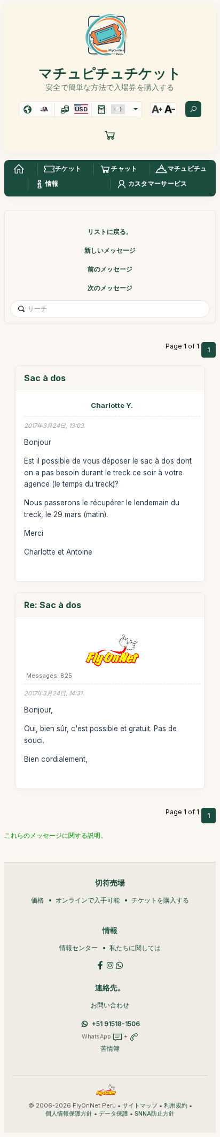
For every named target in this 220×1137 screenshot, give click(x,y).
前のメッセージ (110, 269)
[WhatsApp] (119, 964)
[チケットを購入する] (110, 135)
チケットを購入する (160, 900)
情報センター (78, 948)
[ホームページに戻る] (18, 169)
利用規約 (175, 1105)
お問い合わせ (110, 1005)
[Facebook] (100, 964)
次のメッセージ (110, 288)
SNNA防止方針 (155, 1113)
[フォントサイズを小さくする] (169, 109)
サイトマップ (140, 1105)
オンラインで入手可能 (88, 900)
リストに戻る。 (110, 232)
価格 (37, 900)
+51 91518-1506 (116, 1024)
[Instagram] (110, 964)
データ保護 (113, 1113)
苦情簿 (110, 1048)
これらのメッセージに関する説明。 (55, 835)
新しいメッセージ (110, 250)
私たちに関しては (135, 948)
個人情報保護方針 (68, 1113)
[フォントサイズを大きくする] (157, 109)
